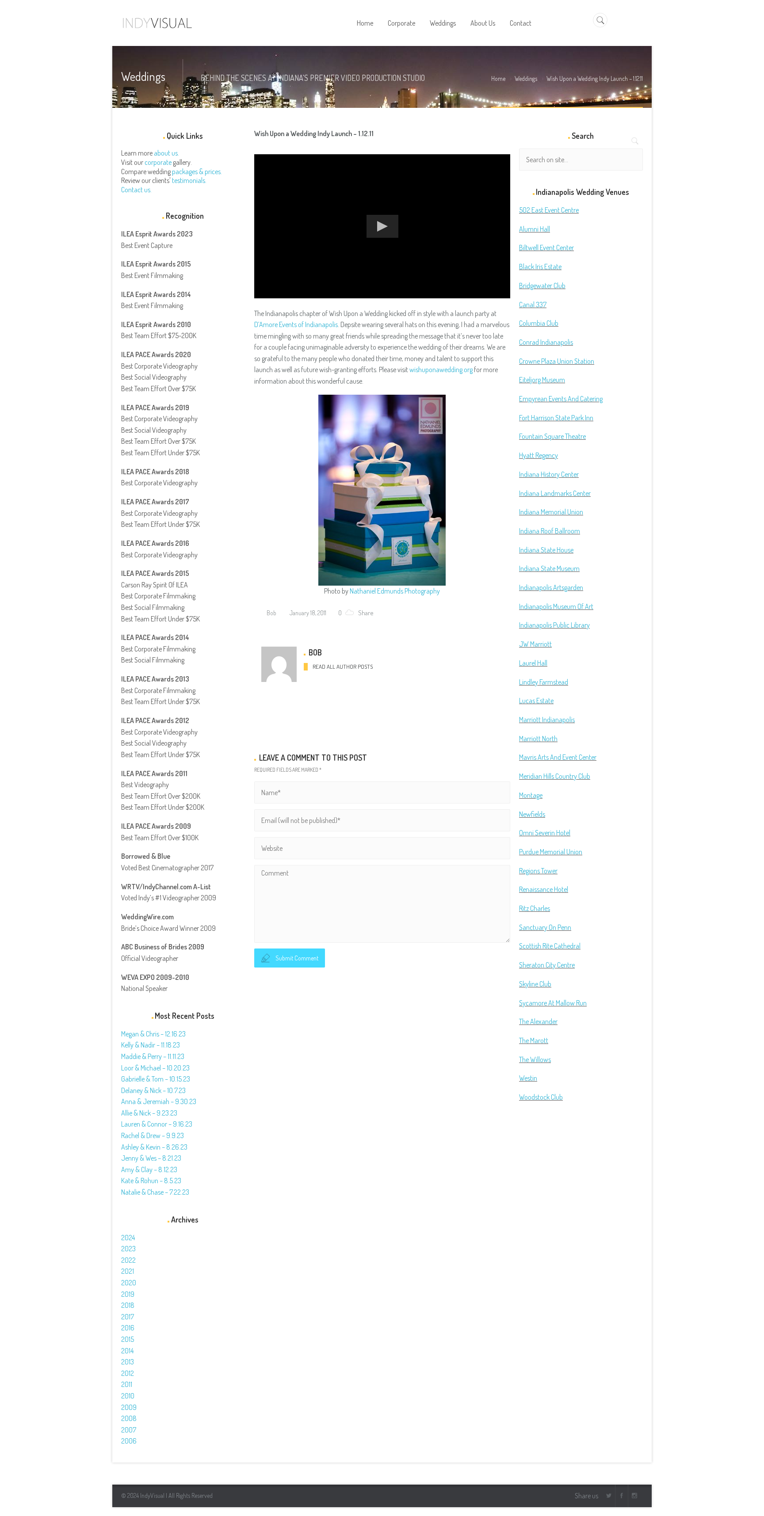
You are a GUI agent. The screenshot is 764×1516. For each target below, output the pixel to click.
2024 (128, 1237)
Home (498, 78)
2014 (127, 1350)
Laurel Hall (533, 663)
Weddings (526, 78)
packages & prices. (197, 171)
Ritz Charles (534, 908)
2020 (128, 1282)
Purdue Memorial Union (550, 851)
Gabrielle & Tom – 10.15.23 (155, 1078)
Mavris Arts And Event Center (557, 757)
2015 (127, 1339)
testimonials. (189, 180)
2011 (126, 1384)
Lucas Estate (536, 700)
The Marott (533, 1040)
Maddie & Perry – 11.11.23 (152, 1056)
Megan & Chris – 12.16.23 (153, 1033)
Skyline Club (535, 983)
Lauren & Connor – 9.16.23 (156, 1124)
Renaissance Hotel (543, 889)
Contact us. (136, 189)
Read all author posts (343, 666)
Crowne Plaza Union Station (556, 361)
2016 (127, 1327)
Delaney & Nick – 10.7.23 (153, 1090)
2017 (127, 1316)
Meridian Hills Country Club (554, 776)
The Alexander (538, 1021)
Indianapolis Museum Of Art (556, 606)
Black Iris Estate (540, 266)
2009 (129, 1407)
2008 (129, 1418)
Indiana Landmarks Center (555, 493)
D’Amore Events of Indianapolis (296, 324)
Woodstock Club (541, 1097)
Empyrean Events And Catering (561, 398)
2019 (127, 1294)
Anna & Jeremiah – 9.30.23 (158, 1101)
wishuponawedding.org (441, 369)
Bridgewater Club (542, 285)
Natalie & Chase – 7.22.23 (155, 1192)
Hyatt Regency (538, 455)
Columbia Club (538, 323)
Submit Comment (296, 958)
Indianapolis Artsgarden (551, 587)
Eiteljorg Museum (542, 379)
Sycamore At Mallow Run (553, 1002)
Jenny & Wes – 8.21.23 (151, 1158)
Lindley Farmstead (543, 682)
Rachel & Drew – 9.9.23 (152, 1135)
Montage (530, 795)
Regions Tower (538, 870)
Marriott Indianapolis (547, 719)
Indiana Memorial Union (551, 511)
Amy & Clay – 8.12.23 (149, 1169)
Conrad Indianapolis (546, 342)
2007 (128, 1429)
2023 (128, 1248)
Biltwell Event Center (546, 247)
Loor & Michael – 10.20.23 (155, 1067)
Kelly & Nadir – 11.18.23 (150, 1044)
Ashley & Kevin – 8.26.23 (154, 1147)
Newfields (532, 814)
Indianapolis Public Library (554, 625)
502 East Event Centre (549, 210)
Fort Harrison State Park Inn (556, 417)
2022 (128, 1260)
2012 (127, 1373)
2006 (129, 1440)
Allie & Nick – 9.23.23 (149, 1112)
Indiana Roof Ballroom (549, 530)
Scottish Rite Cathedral (550, 945)
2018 (127, 1305)
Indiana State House (546, 549)
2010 (127, 1395)
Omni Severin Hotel (544, 832)
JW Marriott (535, 644)
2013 (127, 1361)
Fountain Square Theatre (552, 436)
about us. (166, 153)
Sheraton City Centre (547, 964)
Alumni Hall (534, 229)
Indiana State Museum (549, 568)
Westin (528, 1078)
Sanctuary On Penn (545, 927)
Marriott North (538, 738)
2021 (127, 1271)
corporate (158, 162)
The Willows (535, 1059)
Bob (270, 613)
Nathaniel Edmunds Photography (395, 591)
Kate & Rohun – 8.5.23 (151, 1180)
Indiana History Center (549, 474)
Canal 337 (532, 304)
